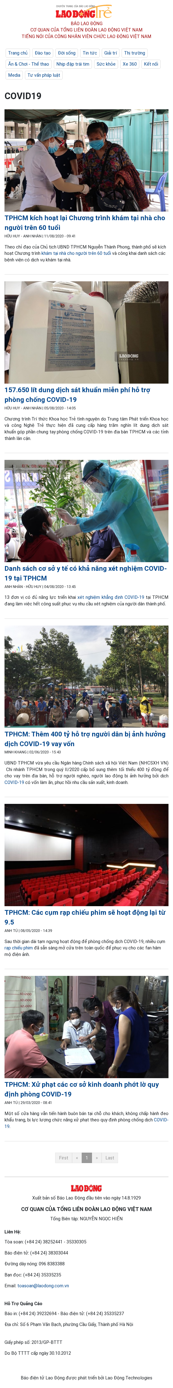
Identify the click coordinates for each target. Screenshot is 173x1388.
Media (14, 75)
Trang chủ (17, 53)
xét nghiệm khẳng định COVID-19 (110, 597)
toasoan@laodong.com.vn (43, 1285)
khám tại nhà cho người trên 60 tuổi (76, 253)
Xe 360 (130, 64)
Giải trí (110, 53)
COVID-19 (15, 782)
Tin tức (90, 53)
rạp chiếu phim (19, 948)
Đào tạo (43, 53)
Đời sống (66, 53)
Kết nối (151, 64)
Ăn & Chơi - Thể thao (28, 64)
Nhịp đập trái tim (72, 64)
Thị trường (134, 53)
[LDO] (86, 161)
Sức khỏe (106, 64)
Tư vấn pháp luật (43, 75)
